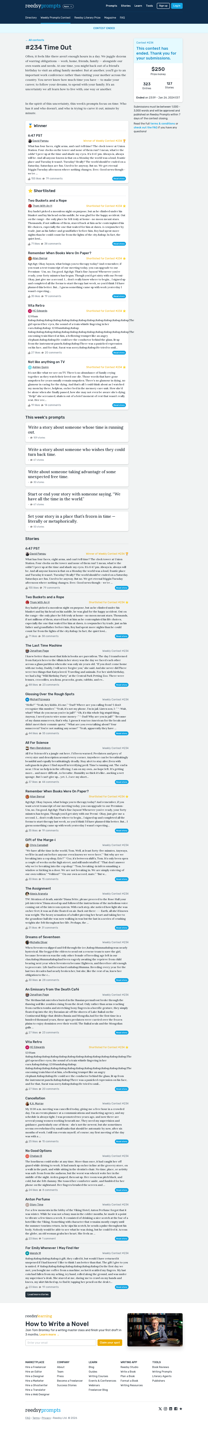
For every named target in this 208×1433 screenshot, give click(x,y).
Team (60, 1371)
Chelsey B (36, 1156)
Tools (149, 5)
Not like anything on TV (46, 362)
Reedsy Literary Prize (87, 17)
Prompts (111, 5)
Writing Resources (132, 1385)
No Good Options (38, 1151)
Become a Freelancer (70, 1380)
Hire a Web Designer (37, 1394)
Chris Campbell (39, 845)
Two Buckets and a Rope (47, 200)
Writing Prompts (162, 1371)
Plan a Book (128, 1376)
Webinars (94, 1385)
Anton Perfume (37, 1199)
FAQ (122, 17)
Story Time (36, 1204)
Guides (93, 1371)
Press (60, 1376)
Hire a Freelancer (35, 1367)
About (61, 1367)
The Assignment (38, 888)
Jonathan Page (39, 650)
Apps (66, 6)
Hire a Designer (34, 1376)
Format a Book (129, 1380)
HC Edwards (39, 310)
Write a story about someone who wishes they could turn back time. (76, 452)
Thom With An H (42, 205)
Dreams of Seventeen (42, 937)
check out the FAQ (145, 127)
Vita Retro (36, 305)
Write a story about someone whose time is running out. (75, 430)
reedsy (43, 6)
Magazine (110, 17)
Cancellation (35, 1098)
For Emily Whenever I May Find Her (52, 1248)
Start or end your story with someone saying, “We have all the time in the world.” (74, 497)
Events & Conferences (102, 1380)
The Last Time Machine (43, 645)
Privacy (46, 1418)
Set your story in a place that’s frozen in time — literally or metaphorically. (71, 519)
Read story (119, 178)
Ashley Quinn (40, 367)
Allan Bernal (39, 258)
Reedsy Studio (129, 1367)
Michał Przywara (40, 699)
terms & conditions (162, 123)
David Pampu (40, 140)
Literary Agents (161, 1376)
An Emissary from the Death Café (52, 989)
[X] (160, 1409)
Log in (176, 5)
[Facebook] (176, 1409)
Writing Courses (98, 1376)
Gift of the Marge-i (40, 840)
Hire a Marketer (34, 1380)
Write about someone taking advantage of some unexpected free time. (72, 474)
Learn (138, 5)
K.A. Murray (37, 1103)
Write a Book (128, 1371)
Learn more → (49, 1334)
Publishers (158, 1380)
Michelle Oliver (38, 942)
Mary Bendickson (40, 747)
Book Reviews (160, 1367)
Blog (91, 1367)
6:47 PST (35, 135)
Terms (36, 1418)
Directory (31, 17)
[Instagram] (165, 1409)
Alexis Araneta (39, 893)
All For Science (37, 743)
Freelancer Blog (98, 1389)
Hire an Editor (33, 1371)
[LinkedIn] (171, 1409)
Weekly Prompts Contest (56, 17)
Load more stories (38, 1294)
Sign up (163, 5)
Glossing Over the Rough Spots (49, 694)
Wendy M (35, 1253)
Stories (126, 5)
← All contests (34, 40)
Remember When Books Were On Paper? (59, 253)
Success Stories (67, 1385)
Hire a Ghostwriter (36, 1385)
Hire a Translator (35, 1389)
